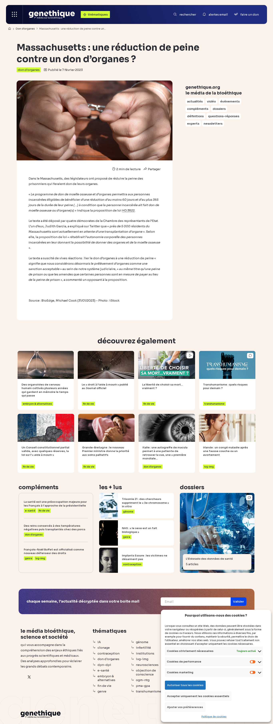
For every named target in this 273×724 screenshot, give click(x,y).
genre (102, 691)
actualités (195, 101)
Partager (153, 169)
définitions (195, 116)
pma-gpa (143, 686)
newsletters (213, 123)
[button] (238, 601)
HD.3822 (128, 210)
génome (142, 642)
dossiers (219, 109)
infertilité (143, 648)
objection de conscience (146, 672)
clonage (104, 648)
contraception (109, 653)
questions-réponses (223, 116)
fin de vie (104, 686)
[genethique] (52, 14)
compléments (197, 109)
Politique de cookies (213, 716)
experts (193, 123)
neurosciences (147, 665)
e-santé (103, 670)
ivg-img (142, 659)
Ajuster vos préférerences (185, 707)
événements (230, 101)
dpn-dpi (104, 665)
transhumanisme (148, 691)
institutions (145, 653)
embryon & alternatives (106, 678)
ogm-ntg (142, 680)
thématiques (98, 14)
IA (99, 642)
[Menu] (14, 14)
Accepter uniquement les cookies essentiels (198, 696)
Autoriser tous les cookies (185, 685)
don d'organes (29, 70)
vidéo (211, 101)
